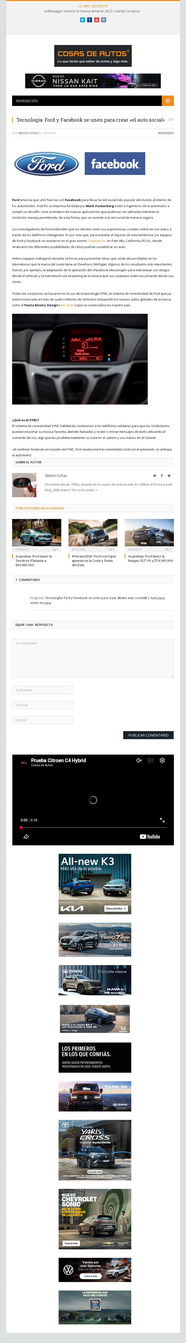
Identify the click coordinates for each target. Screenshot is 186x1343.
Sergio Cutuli (28, 133)
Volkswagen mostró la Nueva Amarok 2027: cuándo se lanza (92, 11)
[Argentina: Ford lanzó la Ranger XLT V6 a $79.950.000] (149, 535)
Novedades (166, 133)
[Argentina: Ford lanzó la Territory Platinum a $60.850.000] (36, 535)
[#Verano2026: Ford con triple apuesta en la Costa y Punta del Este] (93, 535)
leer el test (68, 305)
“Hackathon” (97, 241)
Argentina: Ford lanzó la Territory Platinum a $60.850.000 (34, 560)
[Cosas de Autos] (93, 55)
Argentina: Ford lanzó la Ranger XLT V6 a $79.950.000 (150, 558)
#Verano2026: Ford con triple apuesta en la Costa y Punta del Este (94, 560)
